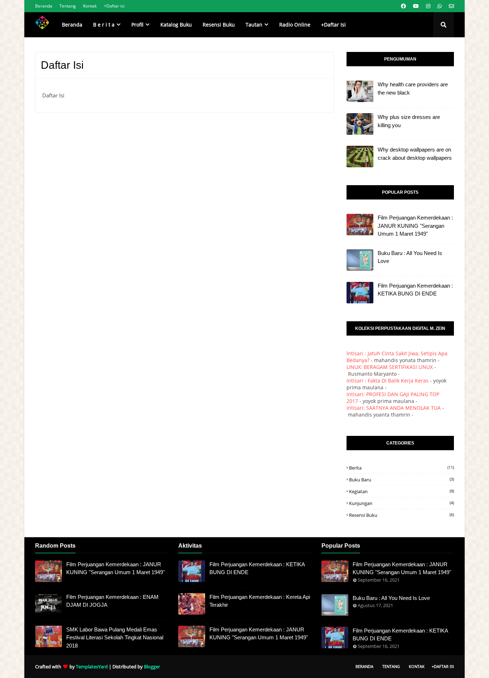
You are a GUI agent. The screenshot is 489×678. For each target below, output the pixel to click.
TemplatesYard (92, 666)
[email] (450, 6)
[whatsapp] (440, 6)
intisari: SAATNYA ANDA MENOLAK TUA (394, 407)
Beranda (43, 6)
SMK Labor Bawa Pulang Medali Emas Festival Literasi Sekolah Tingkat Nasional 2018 (114, 637)
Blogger (152, 666)
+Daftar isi (114, 6)
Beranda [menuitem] (72, 24)
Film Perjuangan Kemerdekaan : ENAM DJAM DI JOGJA (112, 601)
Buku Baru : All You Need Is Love (410, 257)
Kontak (90, 6)
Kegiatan (401, 491)
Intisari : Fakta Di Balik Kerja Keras (388, 380)
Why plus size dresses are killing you (409, 121)
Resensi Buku (401, 515)
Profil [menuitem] (137, 24)
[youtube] (416, 6)
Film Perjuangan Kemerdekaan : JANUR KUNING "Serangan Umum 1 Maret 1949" (415, 226)
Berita (401, 468)
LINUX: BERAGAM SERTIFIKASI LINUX (390, 367)
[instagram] (428, 6)
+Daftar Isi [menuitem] (333, 24)
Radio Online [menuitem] (294, 24)
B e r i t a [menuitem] (104, 24)
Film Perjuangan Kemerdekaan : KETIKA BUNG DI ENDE (415, 290)
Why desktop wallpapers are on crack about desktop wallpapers (415, 153)
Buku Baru (401, 479)
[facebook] (403, 6)
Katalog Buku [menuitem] (176, 24)
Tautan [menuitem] (254, 24)
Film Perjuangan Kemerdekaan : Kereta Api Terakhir (259, 601)
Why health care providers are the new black (413, 88)
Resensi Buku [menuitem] (219, 24)
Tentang (67, 6)
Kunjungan (401, 503)
